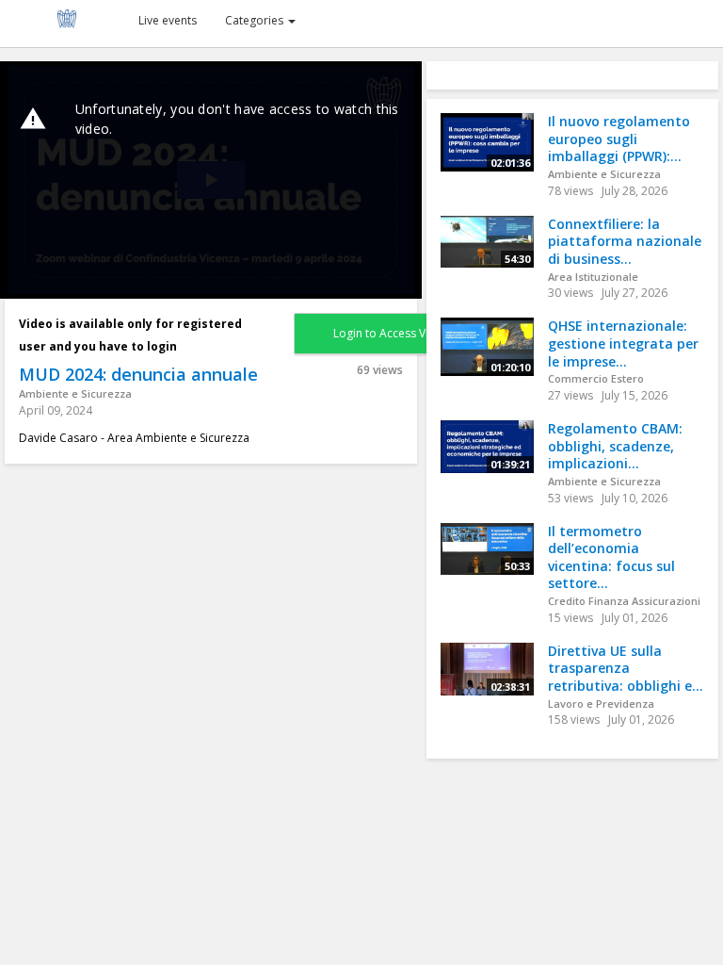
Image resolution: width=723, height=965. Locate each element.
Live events (167, 20)
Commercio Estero (596, 378)
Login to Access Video (391, 333)
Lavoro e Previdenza (601, 703)
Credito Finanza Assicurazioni (624, 601)
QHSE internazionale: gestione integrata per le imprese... (623, 343)
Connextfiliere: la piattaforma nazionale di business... (624, 241)
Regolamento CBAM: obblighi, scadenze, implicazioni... (615, 445)
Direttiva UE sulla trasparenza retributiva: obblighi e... (625, 668)
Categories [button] (255, 20)
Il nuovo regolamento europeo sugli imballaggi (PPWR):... (619, 138)
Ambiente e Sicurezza (75, 393)
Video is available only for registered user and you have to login (130, 335)
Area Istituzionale (593, 277)
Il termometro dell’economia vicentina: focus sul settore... (611, 557)
